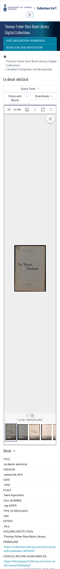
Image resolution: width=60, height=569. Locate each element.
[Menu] (30, 14)
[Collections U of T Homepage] (5, 56)
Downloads (42, 96)
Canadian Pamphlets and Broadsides (29, 69)
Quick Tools (28, 89)
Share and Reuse (14, 98)
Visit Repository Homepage (25, 41)
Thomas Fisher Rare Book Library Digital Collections (31, 63)
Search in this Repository (24, 47)
